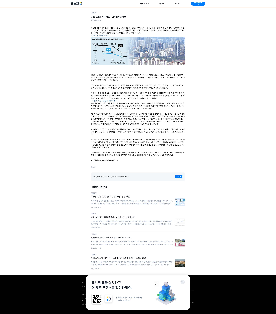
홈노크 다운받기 (198, 4)
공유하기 (178, 177)
